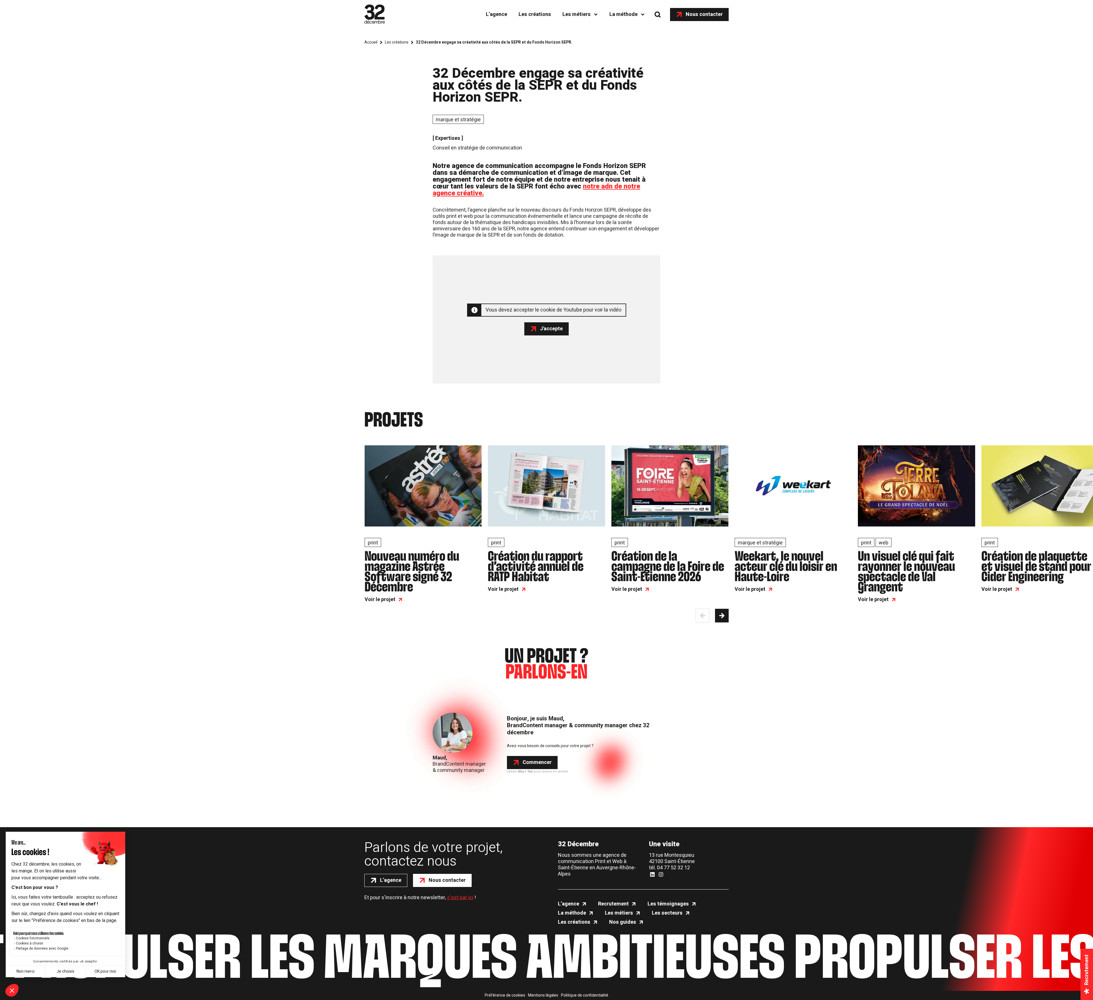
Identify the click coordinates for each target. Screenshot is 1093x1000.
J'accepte (551, 329)
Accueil (370, 42)
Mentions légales (543, 995)
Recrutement (613, 904)
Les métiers (576, 14)
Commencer (537, 762)
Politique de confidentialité (584, 995)
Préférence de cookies (505, 995)
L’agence (496, 14)
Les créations (535, 14)
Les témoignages (668, 904)
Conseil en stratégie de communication (477, 148)
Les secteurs (667, 913)
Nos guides (622, 922)
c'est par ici (460, 897)
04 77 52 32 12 (673, 868)
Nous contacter (704, 14)
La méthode (623, 14)
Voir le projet (380, 599)
